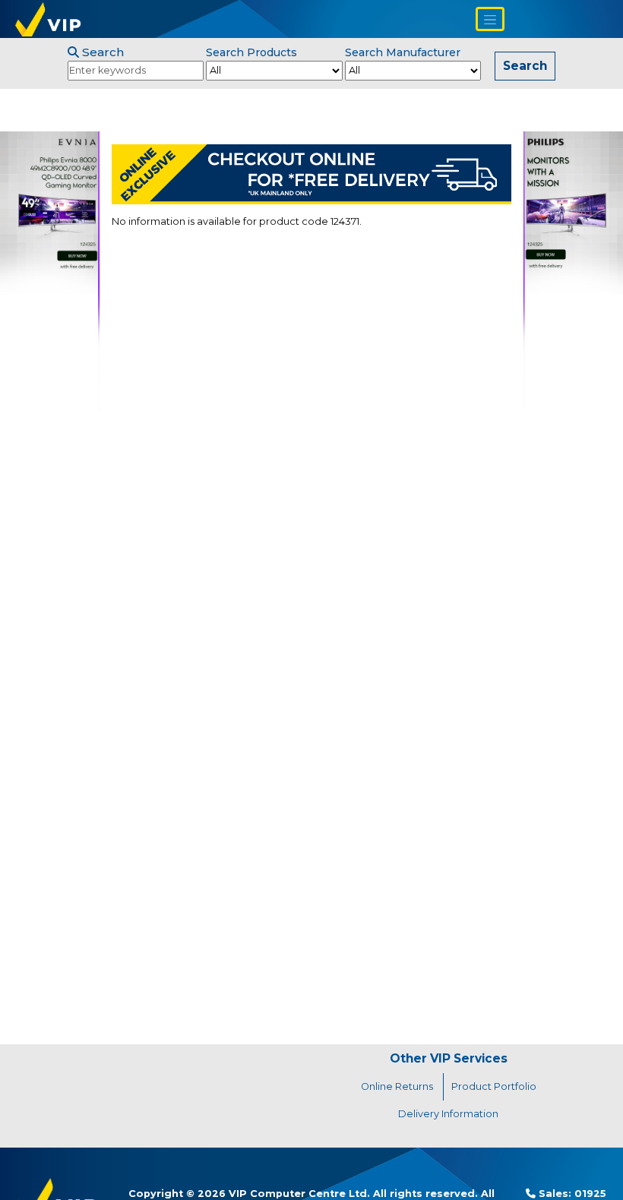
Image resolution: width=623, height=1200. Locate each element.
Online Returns (397, 1086)
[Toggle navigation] (490, 19)
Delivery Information (448, 1113)
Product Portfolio (493, 1086)
